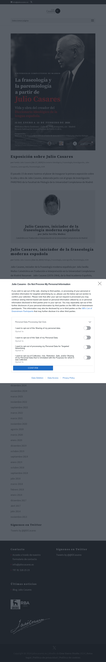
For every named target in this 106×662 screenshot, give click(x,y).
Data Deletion (37, 378)
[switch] (87, 328)
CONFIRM (33, 368)
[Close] (100, 284)
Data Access (53, 378)
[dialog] (53, 331)
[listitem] (53, 321)
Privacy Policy (69, 378)
